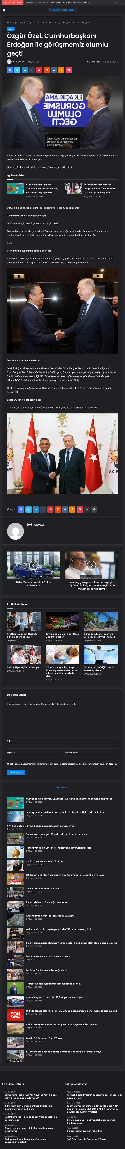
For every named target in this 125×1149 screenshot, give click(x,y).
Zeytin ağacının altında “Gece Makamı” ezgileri (62, 635)
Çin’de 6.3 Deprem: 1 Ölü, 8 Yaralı (44, 1038)
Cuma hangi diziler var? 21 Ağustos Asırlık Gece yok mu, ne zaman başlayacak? (42, 188)
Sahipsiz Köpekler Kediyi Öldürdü (44, 861)
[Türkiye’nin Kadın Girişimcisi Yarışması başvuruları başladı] (15, 852)
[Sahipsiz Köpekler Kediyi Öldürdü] (15, 865)
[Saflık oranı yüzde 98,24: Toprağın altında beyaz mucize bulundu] (15, 1028)
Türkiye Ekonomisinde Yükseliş (42, 888)
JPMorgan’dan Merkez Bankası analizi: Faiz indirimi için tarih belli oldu (65, 812)
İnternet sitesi (71, 752)
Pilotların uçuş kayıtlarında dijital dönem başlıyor (22, 635)
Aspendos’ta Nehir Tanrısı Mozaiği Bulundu (50, 915)
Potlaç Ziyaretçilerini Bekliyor (23, 667)
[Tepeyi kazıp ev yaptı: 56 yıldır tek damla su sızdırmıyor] (15, 838)
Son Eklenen (62, 787)
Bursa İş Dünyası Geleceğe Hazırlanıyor (47, 902)
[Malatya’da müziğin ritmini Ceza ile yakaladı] (101, 655)
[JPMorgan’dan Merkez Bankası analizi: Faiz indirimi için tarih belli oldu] (15, 816)
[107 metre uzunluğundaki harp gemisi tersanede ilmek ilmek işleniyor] (15, 1056)
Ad (9, 741)
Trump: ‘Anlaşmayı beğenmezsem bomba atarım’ (53, 983)
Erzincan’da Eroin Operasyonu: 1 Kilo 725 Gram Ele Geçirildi (58, 929)
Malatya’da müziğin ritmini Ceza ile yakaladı (99, 669)
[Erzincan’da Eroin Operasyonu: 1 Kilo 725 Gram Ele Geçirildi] (15, 933)
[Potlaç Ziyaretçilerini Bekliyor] (24, 655)
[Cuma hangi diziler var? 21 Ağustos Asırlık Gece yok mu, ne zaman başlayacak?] (15, 188)
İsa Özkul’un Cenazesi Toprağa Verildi (47, 970)
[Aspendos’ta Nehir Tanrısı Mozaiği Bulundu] (15, 920)
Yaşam (23, 22)
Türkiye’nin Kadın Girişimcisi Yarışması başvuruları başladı (58, 847)
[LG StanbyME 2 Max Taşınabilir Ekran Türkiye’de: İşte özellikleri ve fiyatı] (15, 879)
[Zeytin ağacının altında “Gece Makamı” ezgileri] (63, 621)
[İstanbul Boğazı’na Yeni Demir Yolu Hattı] (15, 960)
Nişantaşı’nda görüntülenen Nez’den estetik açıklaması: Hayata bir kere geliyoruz (71, 942)
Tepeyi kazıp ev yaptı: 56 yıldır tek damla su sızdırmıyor (56, 834)
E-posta (11, 752)
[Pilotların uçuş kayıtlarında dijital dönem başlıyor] (24, 621)
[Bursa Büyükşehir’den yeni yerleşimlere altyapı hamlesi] (101, 621)
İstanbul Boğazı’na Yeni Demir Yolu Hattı (48, 956)
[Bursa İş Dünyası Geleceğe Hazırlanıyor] (15, 906)
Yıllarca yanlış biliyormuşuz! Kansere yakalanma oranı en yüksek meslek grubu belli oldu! (61, 672)
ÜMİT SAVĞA (18, 62)
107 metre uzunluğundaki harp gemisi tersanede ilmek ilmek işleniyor (64, 1051)
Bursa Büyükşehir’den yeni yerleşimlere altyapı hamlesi (100, 635)
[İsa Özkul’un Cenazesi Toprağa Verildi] (15, 974)
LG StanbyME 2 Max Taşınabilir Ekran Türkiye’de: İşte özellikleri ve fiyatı (65, 875)
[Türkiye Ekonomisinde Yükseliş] (15, 893)
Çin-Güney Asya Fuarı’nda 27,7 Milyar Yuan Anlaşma (55, 997)
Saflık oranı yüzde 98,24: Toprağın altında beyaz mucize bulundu (62, 1024)
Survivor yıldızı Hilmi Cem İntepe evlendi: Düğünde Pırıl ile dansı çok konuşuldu (99, 188)
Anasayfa (13, 22)
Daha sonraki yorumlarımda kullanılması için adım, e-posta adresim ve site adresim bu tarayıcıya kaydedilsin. (63, 764)
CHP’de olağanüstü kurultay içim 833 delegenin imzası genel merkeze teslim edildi (71, 1010)
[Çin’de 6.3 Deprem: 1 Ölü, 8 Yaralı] (15, 1042)
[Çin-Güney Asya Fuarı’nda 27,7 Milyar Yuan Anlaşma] (15, 1001)
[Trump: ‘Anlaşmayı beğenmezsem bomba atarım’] (15, 988)
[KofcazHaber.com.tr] (62, 10)
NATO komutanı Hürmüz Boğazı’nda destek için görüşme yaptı (54, 2)
